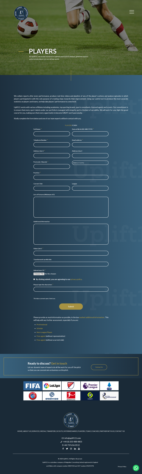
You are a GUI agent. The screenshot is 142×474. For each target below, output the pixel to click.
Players (81, 431)
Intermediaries (70, 431)
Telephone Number (40, 140)
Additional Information (41, 221)
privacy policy (76, 279)
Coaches (95, 431)
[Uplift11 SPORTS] (21, 13)
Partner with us (107, 431)
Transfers (51, 431)
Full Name (37, 129)
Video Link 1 (38, 248)
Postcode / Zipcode (40, 162)
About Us (27, 431)
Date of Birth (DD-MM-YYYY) (83, 129)
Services (35, 431)
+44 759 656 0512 (72, 445)
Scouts (60, 431)
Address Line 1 (39, 151)
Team (88, 431)
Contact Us (120, 431)
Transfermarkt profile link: (42, 259)
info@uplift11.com (72, 438)
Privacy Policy (122, 466)
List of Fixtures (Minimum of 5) (44, 194)
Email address (77, 140)
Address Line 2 (77, 151)
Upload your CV (39, 270)
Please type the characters (43, 284)
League (74, 184)
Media (43, 431)
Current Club (37, 184)
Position (37, 173)
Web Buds (70, 470)
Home (19, 431)
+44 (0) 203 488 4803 (72, 442)
